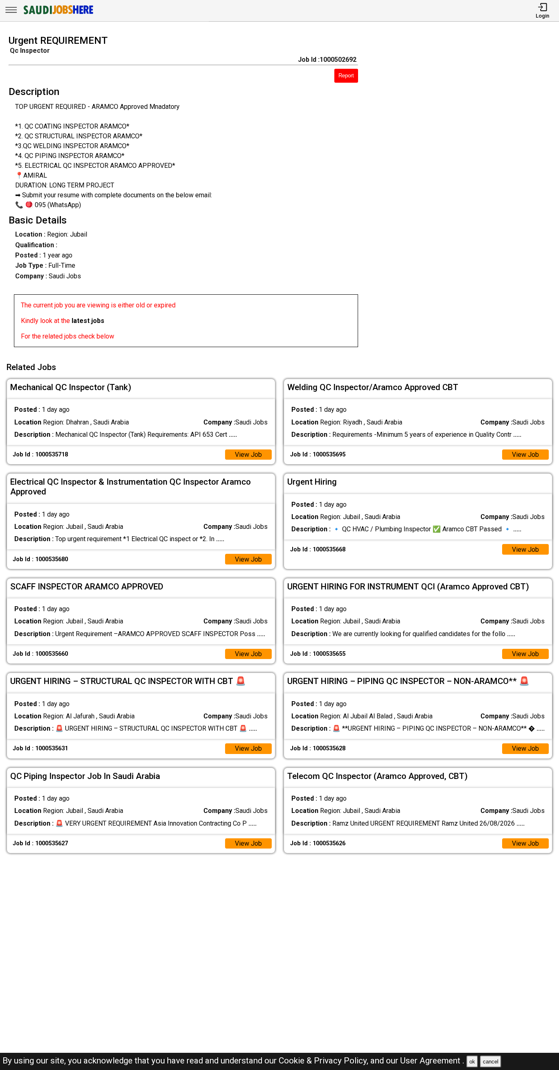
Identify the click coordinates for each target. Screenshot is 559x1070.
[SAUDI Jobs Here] (58, 14)
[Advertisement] (465, 193)
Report (346, 75)
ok (472, 1062)
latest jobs (88, 321)
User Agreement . (432, 1060)
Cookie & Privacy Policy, (324, 1060)
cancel (490, 1062)
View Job (248, 454)
